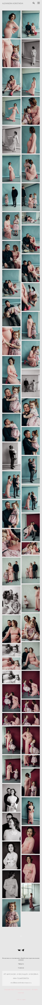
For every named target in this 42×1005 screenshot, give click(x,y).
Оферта (21, 964)
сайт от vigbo (21, 999)
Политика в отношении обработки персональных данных (21, 959)
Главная (21, 968)
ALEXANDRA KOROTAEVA (12, 3)
